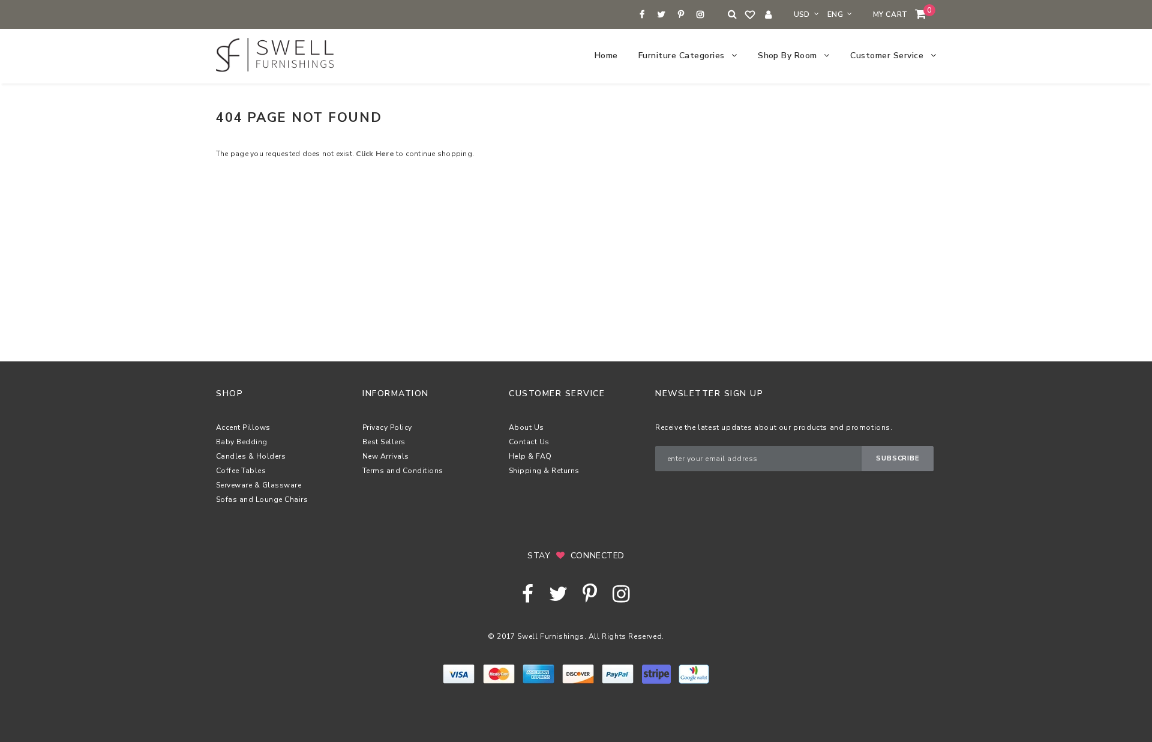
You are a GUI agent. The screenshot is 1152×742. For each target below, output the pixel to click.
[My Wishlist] (751, 15)
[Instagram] (700, 14)
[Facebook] (642, 14)
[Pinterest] (680, 14)
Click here (376, 153)
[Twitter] (661, 14)
